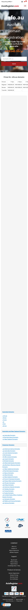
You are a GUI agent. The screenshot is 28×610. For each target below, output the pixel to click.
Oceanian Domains (8, 445)
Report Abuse (14, 563)
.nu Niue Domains (7, 475)
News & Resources (14, 550)
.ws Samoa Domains (8, 503)
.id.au (4, 424)
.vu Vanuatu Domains (8, 499)
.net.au (4, 418)
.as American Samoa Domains (11, 449)
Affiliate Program (14, 552)
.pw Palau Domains (8, 485)
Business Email (14, 577)
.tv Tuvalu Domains (8, 493)
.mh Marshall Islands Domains (11, 463)
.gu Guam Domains (8, 459)
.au (3, 422)
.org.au (4, 420)
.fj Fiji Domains (6, 455)
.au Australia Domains (8, 435)
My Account (14, 560)
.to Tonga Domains (8, 491)
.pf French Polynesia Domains (11, 479)
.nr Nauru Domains (8, 473)
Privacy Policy (19, 601)
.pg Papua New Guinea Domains (11, 481)
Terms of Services (10, 601)
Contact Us (14, 548)
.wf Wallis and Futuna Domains (11, 501)
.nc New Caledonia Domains (10, 469)
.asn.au (4, 426)
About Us (14, 546)
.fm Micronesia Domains (9, 457)
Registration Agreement (8, 599)
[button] (7, 1)
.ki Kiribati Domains (8, 461)
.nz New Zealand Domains (10, 439)
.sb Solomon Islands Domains (11, 487)
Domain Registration (14, 573)
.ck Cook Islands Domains (10, 453)
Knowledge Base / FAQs (14, 565)
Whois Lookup (14, 562)
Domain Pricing (14, 575)
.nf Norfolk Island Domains (10, 437)
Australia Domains (8, 412)
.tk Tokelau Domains (8, 489)
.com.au (4, 416)
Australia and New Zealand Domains (13, 431)
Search (14, 64)
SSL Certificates (14, 579)
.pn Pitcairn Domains (8, 483)
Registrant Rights (19, 599)
